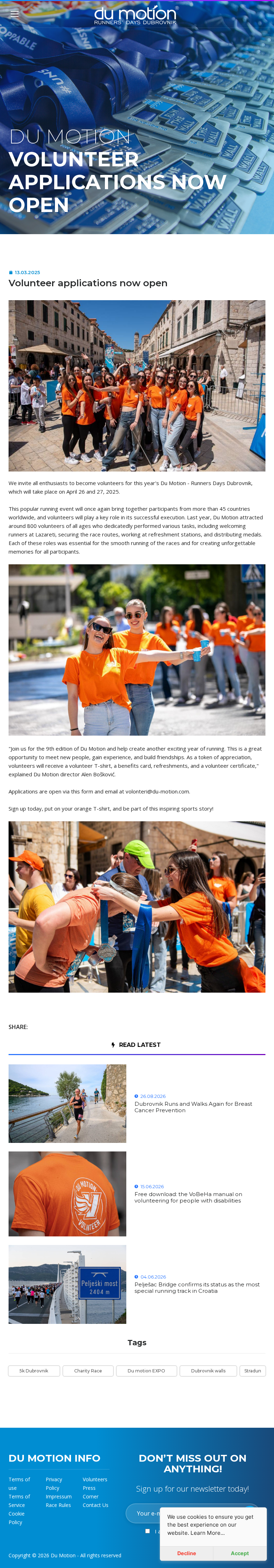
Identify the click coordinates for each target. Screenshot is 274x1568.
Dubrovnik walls (208, 1370)
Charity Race (88, 1370)
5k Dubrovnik (34, 1370)
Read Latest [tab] (140, 1045)
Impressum (59, 1496)
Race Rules (58, 1505)
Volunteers (95, 1479)
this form (82, 791)
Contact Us (95, 1505)
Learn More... (208, 1532)
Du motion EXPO (146, 1370)
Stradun (252, 1370)
